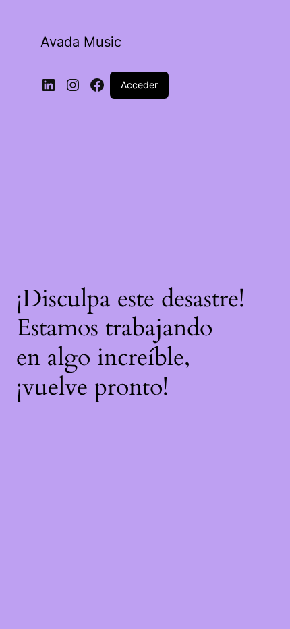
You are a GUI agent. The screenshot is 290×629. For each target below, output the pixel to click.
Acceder (139, 84)
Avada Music (80, 42)
